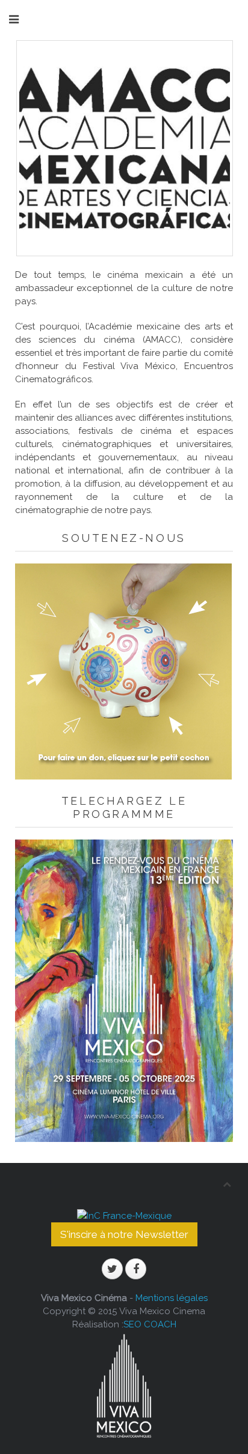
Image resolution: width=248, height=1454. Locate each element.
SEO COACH (149, 1324)
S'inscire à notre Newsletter (124, 1234)
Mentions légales (171, 1298)
